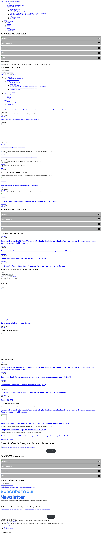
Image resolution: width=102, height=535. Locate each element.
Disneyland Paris (8, 3)
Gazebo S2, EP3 (7, 400)
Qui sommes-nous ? (11, 29)
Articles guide (13, 10)
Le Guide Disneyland (15, 9)
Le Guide (9, 7)
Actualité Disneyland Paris (13, 6)
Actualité (9, 25)
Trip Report (12, 18)
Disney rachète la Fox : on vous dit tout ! (16, 323)
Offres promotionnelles (15, 17)
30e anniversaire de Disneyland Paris (15, 5)
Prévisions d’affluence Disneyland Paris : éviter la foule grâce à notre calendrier (28, 13)
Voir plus (3, 116)
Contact (5, 26)
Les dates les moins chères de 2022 (18, 11)
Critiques (9, 24)
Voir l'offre (51, 451)
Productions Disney (8, 21)
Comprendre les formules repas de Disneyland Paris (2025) (23, 14)
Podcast (5, 20)
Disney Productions (8, 319)
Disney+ (9, 22)
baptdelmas (3, 181)
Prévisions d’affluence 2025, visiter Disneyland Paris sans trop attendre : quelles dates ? (19, 157)
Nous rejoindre (10, 30)
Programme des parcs (15, 16)
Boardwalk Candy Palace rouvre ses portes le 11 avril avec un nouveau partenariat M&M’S (20, 119)
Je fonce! (51, 516)
